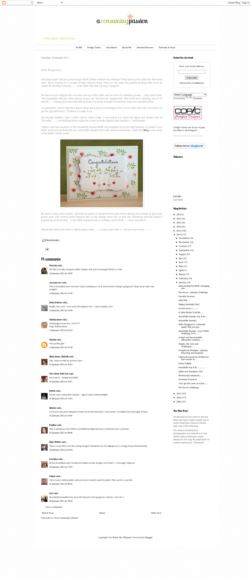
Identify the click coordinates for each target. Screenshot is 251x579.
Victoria (53, 265)
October (183, 246)
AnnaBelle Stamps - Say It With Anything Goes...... (193, 332)
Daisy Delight (184, 363)
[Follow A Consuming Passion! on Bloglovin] (189, 148)
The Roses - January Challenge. (193, 292)
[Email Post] (46, 249)
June (181, 262)
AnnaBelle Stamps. (187, 320)
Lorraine (53, 459)
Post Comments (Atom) (66, 518)
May (181, 266)
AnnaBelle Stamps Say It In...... (193, 316)
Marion (52, 408)
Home (102, 513)
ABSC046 (182, 300)
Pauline (52, 425)
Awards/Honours (145, 47)
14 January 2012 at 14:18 (60, 310)
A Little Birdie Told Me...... (191, 312)
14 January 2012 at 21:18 (60, 347)
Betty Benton (55, 302)
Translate (197, 98)
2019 (178, 214)
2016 (178, 218)
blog (146, 130)
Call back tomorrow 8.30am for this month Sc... (193, 358)
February (183, 278)
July (181, 258)
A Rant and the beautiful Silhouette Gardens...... (190, 338)
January (183, 282)
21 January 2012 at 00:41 (60, 484)
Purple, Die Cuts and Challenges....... (188, 345)
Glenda (52, 340)
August (182, 254)
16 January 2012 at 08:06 (60, 433)
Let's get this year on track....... (193, 383)
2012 (178, 234)
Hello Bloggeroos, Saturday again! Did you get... (191, 325)
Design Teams (94, 47)
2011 (178, 393)
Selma (52, 476)
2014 (178, 227)
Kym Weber (55, 442)
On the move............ (188, 308)
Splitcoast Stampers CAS (190, 371)
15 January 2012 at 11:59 (60, 398)
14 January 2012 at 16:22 (60, 330)
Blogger (149, 537)
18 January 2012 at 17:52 (60, 467)
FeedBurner (198, 83)
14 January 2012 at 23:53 (60, 364)
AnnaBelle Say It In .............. (191, 367)
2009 (178, 402)
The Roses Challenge (188, 387)
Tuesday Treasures (187, 379)
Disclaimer (111, 47)
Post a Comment (54, 507)
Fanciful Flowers (186, 296)
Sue (51, 493)
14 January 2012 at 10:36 (60, 273)
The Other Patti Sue (58, 374)
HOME (79, 47)
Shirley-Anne (55, 319)
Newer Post (47, 513)
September (184, 250)
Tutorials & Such (167, 47)
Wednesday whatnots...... (190, 375)
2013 (178, 231)
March (182, 274)
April (181, 270)
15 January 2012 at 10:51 (60, 381)
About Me (126, 47)
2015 (178, 223)
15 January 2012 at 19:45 (60, 416)
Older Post (156, 513)
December (184, 238)
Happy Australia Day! (188, 304)
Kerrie (52, 391)
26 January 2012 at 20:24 (60, 501)
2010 (178, 397)
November (184, 242)
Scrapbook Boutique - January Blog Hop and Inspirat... (193, 351)
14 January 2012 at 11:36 (60, 293)
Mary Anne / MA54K (59, 356)
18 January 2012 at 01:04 (60, 450)
